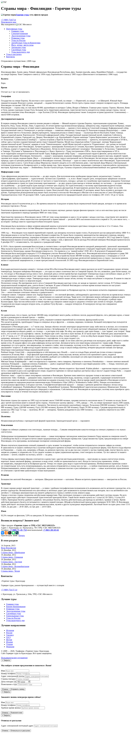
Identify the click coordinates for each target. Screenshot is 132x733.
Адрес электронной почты (12, 676)
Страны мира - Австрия (11, 562)
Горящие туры (12, 604)
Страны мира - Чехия (10, 571)
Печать (22, 535)
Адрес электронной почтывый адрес (17, 726)
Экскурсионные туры (20, 36)
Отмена (5, 689)
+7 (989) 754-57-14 (9, 590)
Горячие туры (22, 15)
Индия (9, 640)
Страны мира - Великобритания (15, 566)
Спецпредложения (19, 33)
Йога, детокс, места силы (22, 45)
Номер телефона (8, 673)
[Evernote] (13, 532)
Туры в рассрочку (14, 54)
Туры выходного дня (20, 52)
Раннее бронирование (16, 606)
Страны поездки (8, 679)
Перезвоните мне (8, 22)
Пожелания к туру (9, 684)
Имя (3, 671)
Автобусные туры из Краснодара (25, 43)
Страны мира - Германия (12, 557)
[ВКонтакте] (2, 532)
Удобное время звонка (10, 708)
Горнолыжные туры (15, 616)
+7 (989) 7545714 (8, 20)
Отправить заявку (17, 689)
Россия (9, 633)
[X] (9, 532)
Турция (9, 644)
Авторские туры (18, 47)
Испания (10, 630)
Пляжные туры (18, 38)
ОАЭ (8, 637)
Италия (9, 642)
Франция (10, 647)
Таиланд (10, 635)
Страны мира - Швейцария (13, 552)
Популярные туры (14, 29)
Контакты (10, 57)
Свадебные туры (18, 50)
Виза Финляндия (8, 548)
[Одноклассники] (6, 532)
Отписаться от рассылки (20, 731)
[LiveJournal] (17, 532)
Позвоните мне (16, 713)
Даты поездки (7, 682)
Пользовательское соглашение (14, 658)
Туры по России (18, 40)
